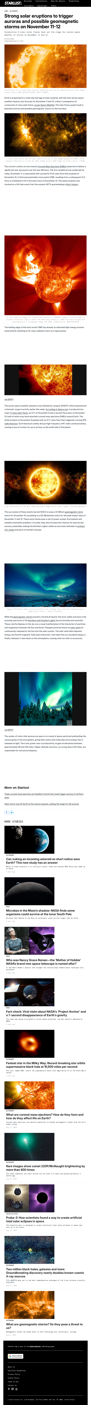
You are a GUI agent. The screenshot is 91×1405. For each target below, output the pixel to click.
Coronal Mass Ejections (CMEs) (52, 166)
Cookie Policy (13, 1378)
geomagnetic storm (74, 512)
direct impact (72, 184)
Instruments (29, 6)
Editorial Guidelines (17, 1371)
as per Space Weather (44, 105)
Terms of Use (13, 1382)
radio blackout (11, 423)
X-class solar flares (19, 413)
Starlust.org (12, 1346)
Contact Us (12, 1385)
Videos (53, 6)
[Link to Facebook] (9, 1389)
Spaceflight (42, 6)
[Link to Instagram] (12, 1389)
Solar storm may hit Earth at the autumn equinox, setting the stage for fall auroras (41, 804)
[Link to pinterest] (16, 1390)
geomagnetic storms (22, 617)
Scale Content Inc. (35, 1346)
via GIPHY (8, 399)
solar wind (75, 627)
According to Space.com (57, 409)
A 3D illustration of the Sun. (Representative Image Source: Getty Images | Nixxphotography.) (45, 506)
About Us (11, 1367)
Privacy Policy (14, 1374)
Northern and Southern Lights (41, 620)
